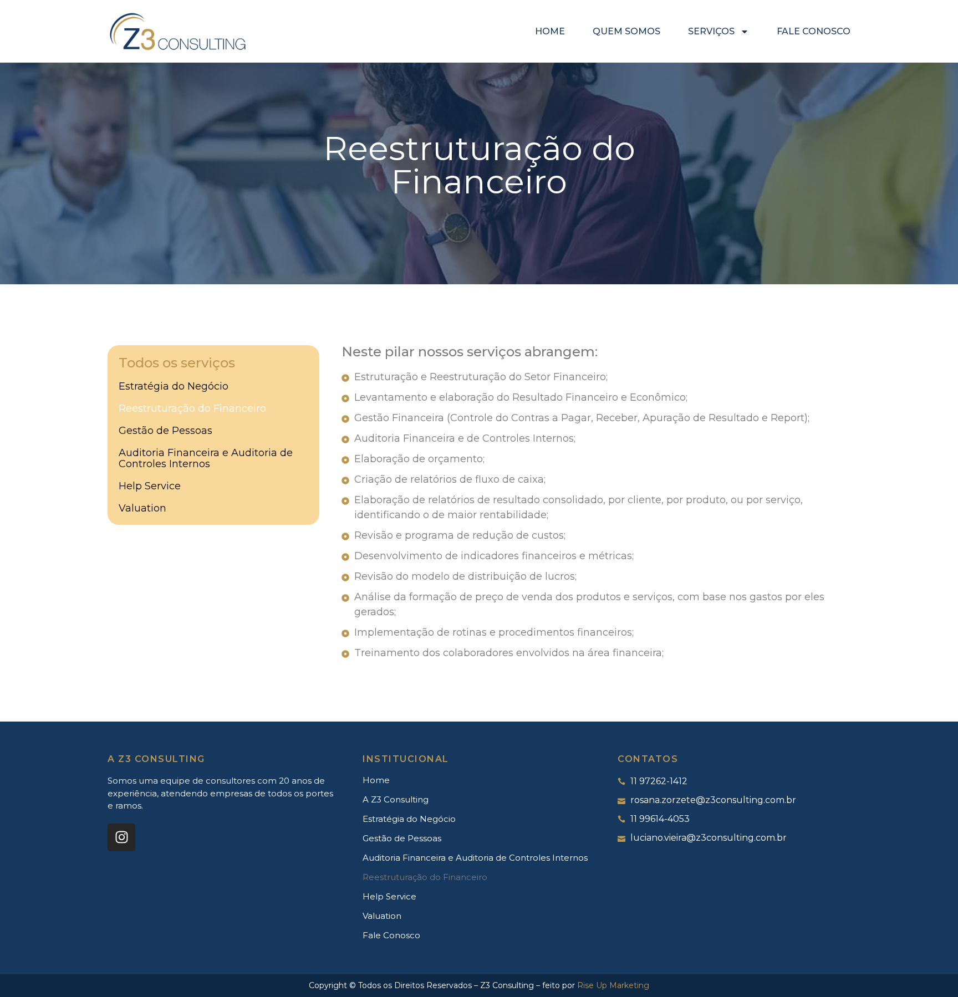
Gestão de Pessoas (165, 430)
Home (550, 31)
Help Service (150, 486)
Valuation (142, 508)
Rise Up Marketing (613, 985)
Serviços (711, 31)
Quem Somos (626, 31)
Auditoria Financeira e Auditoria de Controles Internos (206, 458)
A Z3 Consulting (396, 799)
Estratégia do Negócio (173, 386)
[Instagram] (121, 837)
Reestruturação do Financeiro (192, 408)
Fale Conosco (813, 31)
